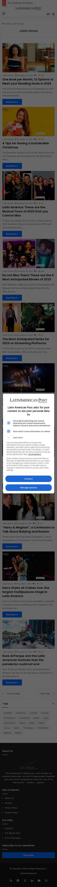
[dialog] (28, 443)
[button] (29, 438)
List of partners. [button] (34, 454)
